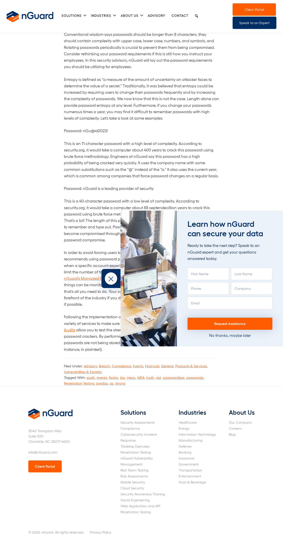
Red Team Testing (134, 470)
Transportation (190, 470)
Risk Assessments (134, 476)
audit (90, 377)
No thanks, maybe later (230, 335)
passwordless (173, 377)
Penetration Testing (79, 383)
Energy (184, 428)
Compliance (121, 366)
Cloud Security (132, 488)
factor (113, 377)
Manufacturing (191, 440)
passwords (194, 377)
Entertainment (190, 476)
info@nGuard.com (42, 452)
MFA (141, 377)
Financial (152, 366)
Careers (235, 428)
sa (111, 383)
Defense (185, 446)
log (122, 377)
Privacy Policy (100, 532)
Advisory (90, 366)
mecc (131, 377)
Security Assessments (137, 422)
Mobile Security (132, 482)
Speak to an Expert (254, 23)
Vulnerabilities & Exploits (83, 372)
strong (120, 383)
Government (189, 464)
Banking (185, 452)
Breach (104, 366)
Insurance (186, 458)
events (102, 377)
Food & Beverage (192, 482)
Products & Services (191, 366)
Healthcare (188, 422)
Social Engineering (135, 500)
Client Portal (254, 9)
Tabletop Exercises (134, 446)
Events (138, 366)
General (167, 366)
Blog (232, 434)
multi (150, 377)
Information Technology (197, 434)
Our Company (240, 422)
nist (158, 377)
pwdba (102, 383)
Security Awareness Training (142, 494)
